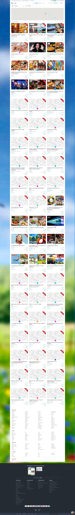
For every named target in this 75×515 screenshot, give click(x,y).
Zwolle (52, 428)
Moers (39, 448)
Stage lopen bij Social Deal (52, 486)
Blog (16, 494)
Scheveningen (40, 428)
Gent (25, 433)
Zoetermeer (52, 427)
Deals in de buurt (18, 484)
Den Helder (26, 411)
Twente (52, 414)
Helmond (26, 428)
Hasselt (26, 436)
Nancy (39, 454)
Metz (38, 453)
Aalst (12, 432)
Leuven (39, 432)
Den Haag (13, 428)
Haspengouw (26, 435)
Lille (25, 456)
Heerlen (26, 427)
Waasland (52, 437)
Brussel (13, 436)
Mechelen (39, 435)
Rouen (39, 456)
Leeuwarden (39, 413)
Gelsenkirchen (27, 448)
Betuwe (13, 421)
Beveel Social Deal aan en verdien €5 (21, 493)
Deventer (26, 412)
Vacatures (17, 488)
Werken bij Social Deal (52, 485)
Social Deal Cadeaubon (30, 488)
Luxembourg (39, 434)
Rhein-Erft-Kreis (53, 448)
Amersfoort (13, 414)
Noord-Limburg (40, 420)
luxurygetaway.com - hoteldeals (20, 499)
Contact (39, 488)
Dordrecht (26, 414)
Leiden (39, 414)
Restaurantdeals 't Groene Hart (20, 485)
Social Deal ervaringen (19, 500)
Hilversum (39, 411)
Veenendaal (52, 419)
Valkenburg (52, 418)
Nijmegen (39, 418)
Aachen (13, 443)
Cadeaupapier (29, 487)
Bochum (13, 447)
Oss (38, 421)
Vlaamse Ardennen (53, 436)
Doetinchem (26, 413)
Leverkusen (39, 447)
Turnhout (52, 435)
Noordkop (39, 419)
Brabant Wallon (14, 434)
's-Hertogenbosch (53, 411)
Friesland (26, 421)
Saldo (27, 485)
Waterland (52, 422)
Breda (12, 422)
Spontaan (17, 495)
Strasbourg (52, 453)
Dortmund (13, 449)
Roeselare (52, 433)
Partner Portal (51, 488)
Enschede (26, 419)
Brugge (13, 435)
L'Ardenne (26, 454)
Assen (12, 419)
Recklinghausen (53, 447)
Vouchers (28, 486)
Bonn (12, 448)
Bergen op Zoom (14, 420)
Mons (39, 436)
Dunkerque (26, 453)
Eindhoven (26, 418)
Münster (52, 443)
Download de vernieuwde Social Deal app (43, 483)
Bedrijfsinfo (50, 492)
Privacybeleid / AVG (18, 502)
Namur (39, 437)
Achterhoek (13, 411)
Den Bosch (13, 427)
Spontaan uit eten (18, 498)
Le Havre (26, 455)
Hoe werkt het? (18, 487)
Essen (26, 447)
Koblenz (39, 443)
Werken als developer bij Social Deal (54, 487)
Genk (25, 432)
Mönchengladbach (40, 449)
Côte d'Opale (13, 456)
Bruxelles (13, 437)
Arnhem (13, 418)
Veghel (52, 420)
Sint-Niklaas (52, 434)
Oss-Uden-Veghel (40, 422)
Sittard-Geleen (53, 412)
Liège (38, 433)
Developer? (17, 491)
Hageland (26, 434)
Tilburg (52, 413)
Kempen (26, 437)
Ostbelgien (52, 432)
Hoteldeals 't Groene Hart (19, 486)
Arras (12, 454)
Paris (38, 455)
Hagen (26, 449)
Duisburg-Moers (27, 443)
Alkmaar (13, 412)
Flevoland (26, 420)
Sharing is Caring (18, 492)
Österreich (13, 460)
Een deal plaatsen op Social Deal (53, 484)
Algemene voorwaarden (19, 501)
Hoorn (39, 412)
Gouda (26, 422)
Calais (12, 455)
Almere (13, 413)
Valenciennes (53, 454)
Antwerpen (13, 433)
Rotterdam (39, 427)
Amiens (13, 453)
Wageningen (53, 421)
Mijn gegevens (29, 484)
